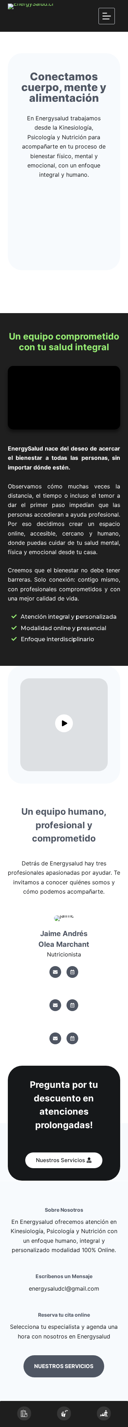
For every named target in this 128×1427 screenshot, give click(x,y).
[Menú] (106, 16)
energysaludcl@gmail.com (64, 1288)
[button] (63, 1160)
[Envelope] (55, 972)
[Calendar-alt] (72, 972)
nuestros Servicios (64, 1366)
